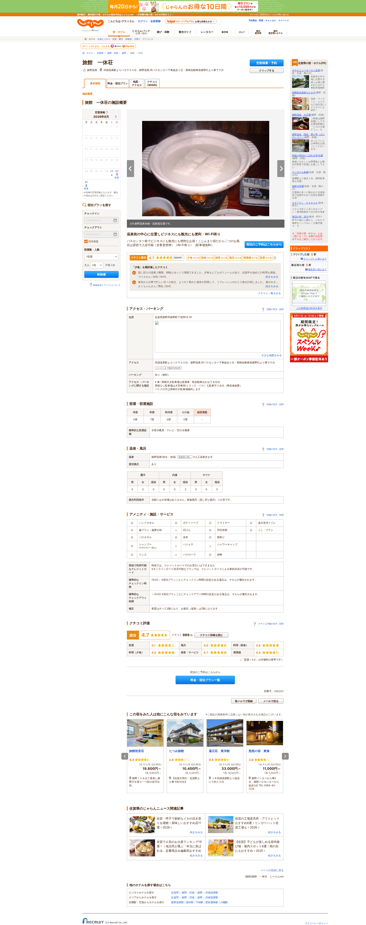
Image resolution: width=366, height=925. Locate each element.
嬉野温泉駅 (177, 902)
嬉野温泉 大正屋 (301, 115)
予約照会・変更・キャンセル (262, 20)
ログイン (143, 21)
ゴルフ (241, 32)
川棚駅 (224, 902)
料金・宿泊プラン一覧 (205, 680)
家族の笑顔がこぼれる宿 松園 (307, 155)
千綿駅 (199, 902)
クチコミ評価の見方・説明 (271, 623)
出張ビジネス (103, 39)
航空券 (225, 32)
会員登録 (155, 21)
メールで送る (271, 701)
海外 (258, 32)
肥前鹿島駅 (211, 902)
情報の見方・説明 (275, 309)
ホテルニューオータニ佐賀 (306, 70)
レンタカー (207, 31)
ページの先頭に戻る (272, 870)
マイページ (283, 20)
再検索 (101, 274)
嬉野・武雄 (112, 53)
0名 (113, 265)
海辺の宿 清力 (300, 216)
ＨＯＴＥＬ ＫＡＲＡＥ (305, 203)
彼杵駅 (190, 902)
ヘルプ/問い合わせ (280, 14)
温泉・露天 (117, 39)
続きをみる (272, 276)
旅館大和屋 (298, 186)
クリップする (266, 70)
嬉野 (124, 53)
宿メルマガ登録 (244, 701)
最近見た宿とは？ (317, 269)
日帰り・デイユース (143, 39)
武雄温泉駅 (211, 892)
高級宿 (128, 39)
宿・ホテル (87, 53)
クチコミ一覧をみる (269, 293)
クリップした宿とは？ (315, 259)
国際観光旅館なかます (303, 92)
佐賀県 (100, 53)
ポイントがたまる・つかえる (96, 46)
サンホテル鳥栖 (300, 172)
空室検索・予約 (266, 63)
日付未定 (93, 241)
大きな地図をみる (271, 355)
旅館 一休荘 (97, 62)
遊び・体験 (163, 31)
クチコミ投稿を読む (211, 635)
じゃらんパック (141, 32)
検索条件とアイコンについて (107, 285)
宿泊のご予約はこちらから (264, 244)
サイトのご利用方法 (259, 14)
